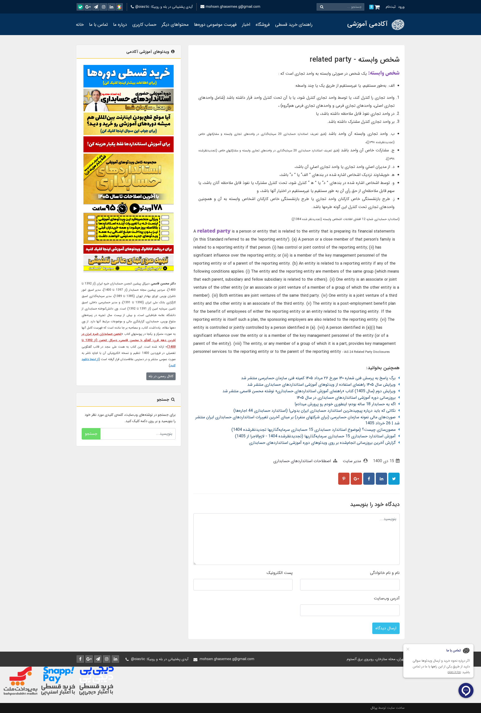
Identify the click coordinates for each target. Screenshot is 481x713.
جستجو (91, 434)
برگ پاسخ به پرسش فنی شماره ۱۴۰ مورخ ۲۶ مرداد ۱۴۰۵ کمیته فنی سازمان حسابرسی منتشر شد (318, 378)
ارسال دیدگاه (386, 628)
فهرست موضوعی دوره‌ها (215, 24)
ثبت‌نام (391, 7)
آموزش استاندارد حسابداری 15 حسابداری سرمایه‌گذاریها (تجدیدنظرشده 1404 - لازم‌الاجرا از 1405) (315, 436)
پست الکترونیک (280, 573)
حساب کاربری (144, 24)
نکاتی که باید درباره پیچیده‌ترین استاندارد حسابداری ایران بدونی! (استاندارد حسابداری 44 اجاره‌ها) (314, 411)
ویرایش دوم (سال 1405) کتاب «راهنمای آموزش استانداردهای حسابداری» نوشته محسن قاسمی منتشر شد (309, 391)
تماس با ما (98, 24)
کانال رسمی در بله (161, 376)
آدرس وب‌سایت (387, 598)
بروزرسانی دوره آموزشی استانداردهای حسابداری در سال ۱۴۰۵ (346, 397)
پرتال (374, 707)
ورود (401, 7)
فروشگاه (263, 24)
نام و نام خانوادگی (385, 573)
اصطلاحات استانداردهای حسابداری (302, 461)
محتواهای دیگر (175, 24)
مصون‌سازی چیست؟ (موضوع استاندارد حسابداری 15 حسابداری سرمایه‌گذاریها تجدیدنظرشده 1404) (313, 430)
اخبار (246, 24)
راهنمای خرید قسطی (293, 24)
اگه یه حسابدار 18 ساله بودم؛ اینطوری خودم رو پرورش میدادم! (345, 404)
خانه (80, 24)
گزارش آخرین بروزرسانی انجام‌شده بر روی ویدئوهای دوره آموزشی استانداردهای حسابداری (322, 443)
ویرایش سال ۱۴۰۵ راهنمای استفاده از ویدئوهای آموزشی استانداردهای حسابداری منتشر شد (321, 384)
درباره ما (120, 24)
